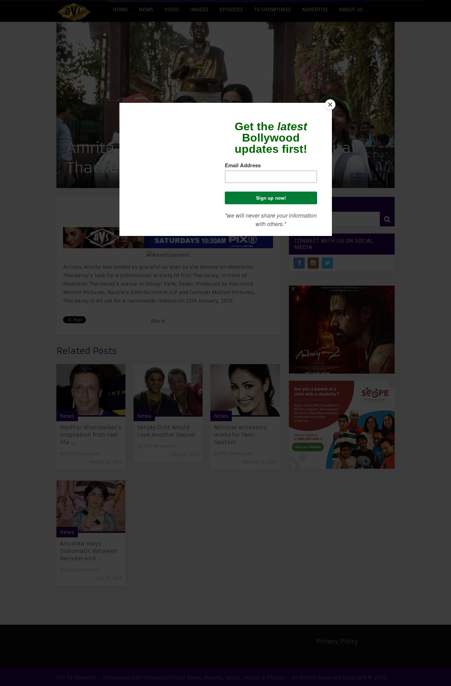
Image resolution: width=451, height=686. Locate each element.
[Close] (330, 104)
